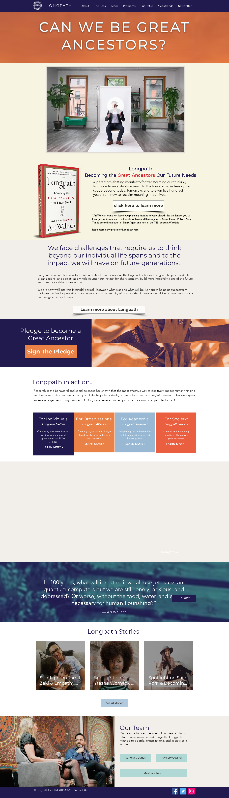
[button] (114, 6)
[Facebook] (175, 791)
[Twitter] (183, 791)
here (136, 229)
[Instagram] (191, 791)
